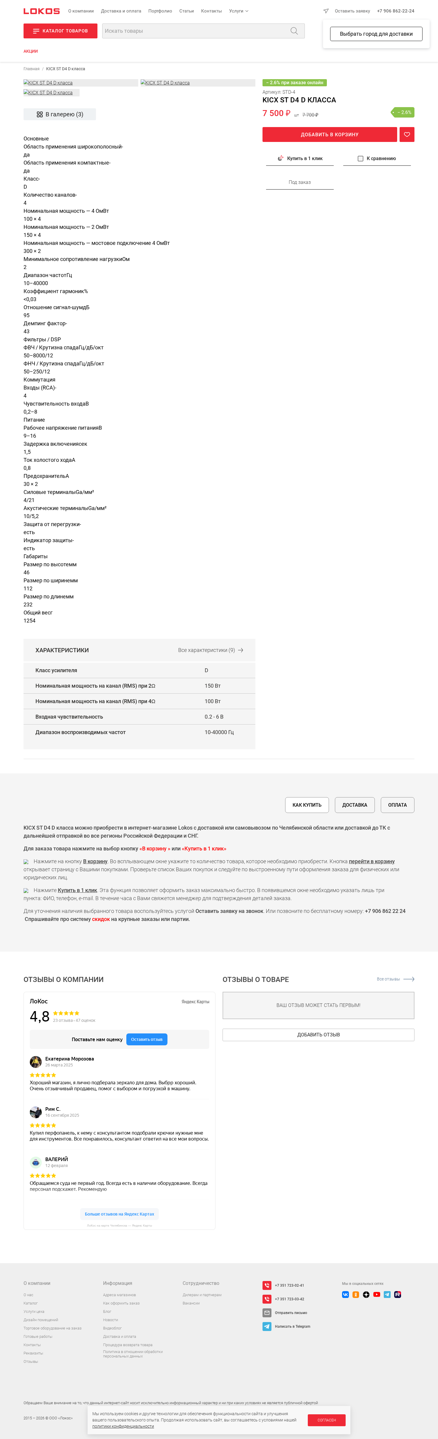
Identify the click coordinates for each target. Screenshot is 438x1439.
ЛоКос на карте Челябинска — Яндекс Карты (119, 1225)
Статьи (186, 11)
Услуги (236, 11)
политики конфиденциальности (123, 1426)
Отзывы (31, 1361)
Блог (107, 1311)
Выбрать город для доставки (376, 34)
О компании (81, 11)
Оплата (397, 805)
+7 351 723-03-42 (289, 1299)
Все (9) (206, 650)
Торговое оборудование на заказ (53, 1328)
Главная (32, 69)
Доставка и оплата (121, 11)
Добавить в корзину (330, 134)
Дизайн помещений (41, 1320)
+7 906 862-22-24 (395, 11)
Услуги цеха (34, 1311)
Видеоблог (112, 1328)
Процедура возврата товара (128, 1345)
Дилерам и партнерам (202, 1295)
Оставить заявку (352, 11)
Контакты (211, 11)
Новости (110, 1320)
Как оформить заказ (121, 1303)
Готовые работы (38, 1336)
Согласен (327, 1420)
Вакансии (191, 1303)
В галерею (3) (64, 114)
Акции (31, 51)
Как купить (307, 805)
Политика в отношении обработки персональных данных (133, 1354)
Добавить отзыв (318, 1035)
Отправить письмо (291, 1313)
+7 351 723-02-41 (289, 1285)
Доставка (354, 805)
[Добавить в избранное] (407, 134)
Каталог (31, 1303)
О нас (28, 1295)
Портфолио (160, 11)
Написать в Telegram (292, 1326)
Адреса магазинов (119, 1295)
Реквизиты (33, 1353)
